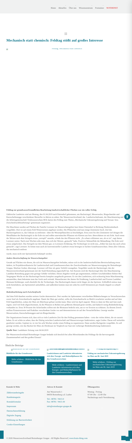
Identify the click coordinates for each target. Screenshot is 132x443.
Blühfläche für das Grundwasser (19, 353)
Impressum (11, 406)
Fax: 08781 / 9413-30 (56, 402)
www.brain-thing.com (78, 438)
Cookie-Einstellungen (16, 424)
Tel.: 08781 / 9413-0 (55, 399)
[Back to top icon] (123, 438)
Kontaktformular (14, 402)
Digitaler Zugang (14, 415)
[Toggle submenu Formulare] (99, 5)
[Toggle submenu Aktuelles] (62, 5)
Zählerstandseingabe (15, 392)
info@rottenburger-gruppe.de (59, 406)
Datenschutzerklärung (16, 411)
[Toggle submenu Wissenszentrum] (85, 5)
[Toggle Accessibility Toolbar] (127, 217)
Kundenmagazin (13, 397)
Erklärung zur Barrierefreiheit (19, 420)
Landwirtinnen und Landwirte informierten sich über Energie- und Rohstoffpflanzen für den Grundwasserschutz (64, 356)
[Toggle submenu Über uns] (72, 5)
